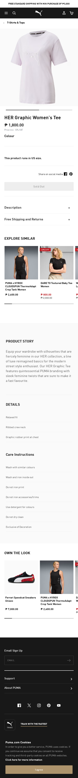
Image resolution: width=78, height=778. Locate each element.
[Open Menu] (7, 13)
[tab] (22, 110)
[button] (7, 13)
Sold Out (38, 186)
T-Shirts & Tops (16, 22)
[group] (21, 269)
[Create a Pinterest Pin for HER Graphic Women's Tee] (71, 174)
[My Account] (64, 13)
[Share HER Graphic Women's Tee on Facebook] (65, 174)
